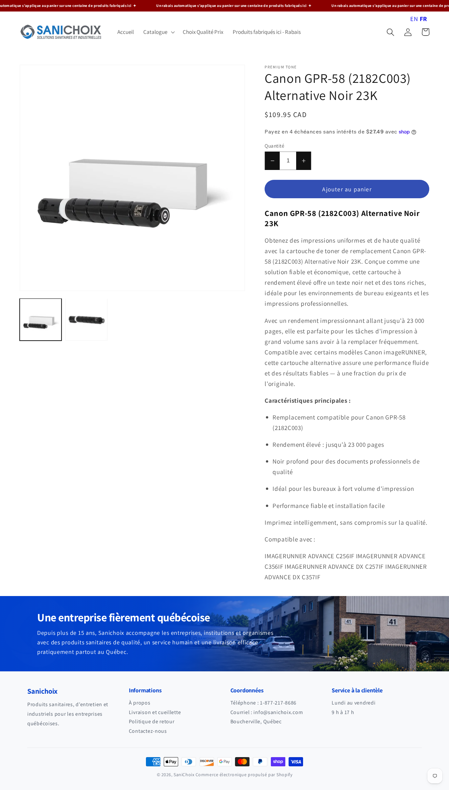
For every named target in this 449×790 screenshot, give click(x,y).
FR (423, 18)
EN (414, 18)
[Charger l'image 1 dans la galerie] (40, 319)
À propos (140, 702)
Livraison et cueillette (155, 712)
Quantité (274, 145)
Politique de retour (152, 721)
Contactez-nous (148, 731)
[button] (158, 32)
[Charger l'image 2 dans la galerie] (86, 319)
